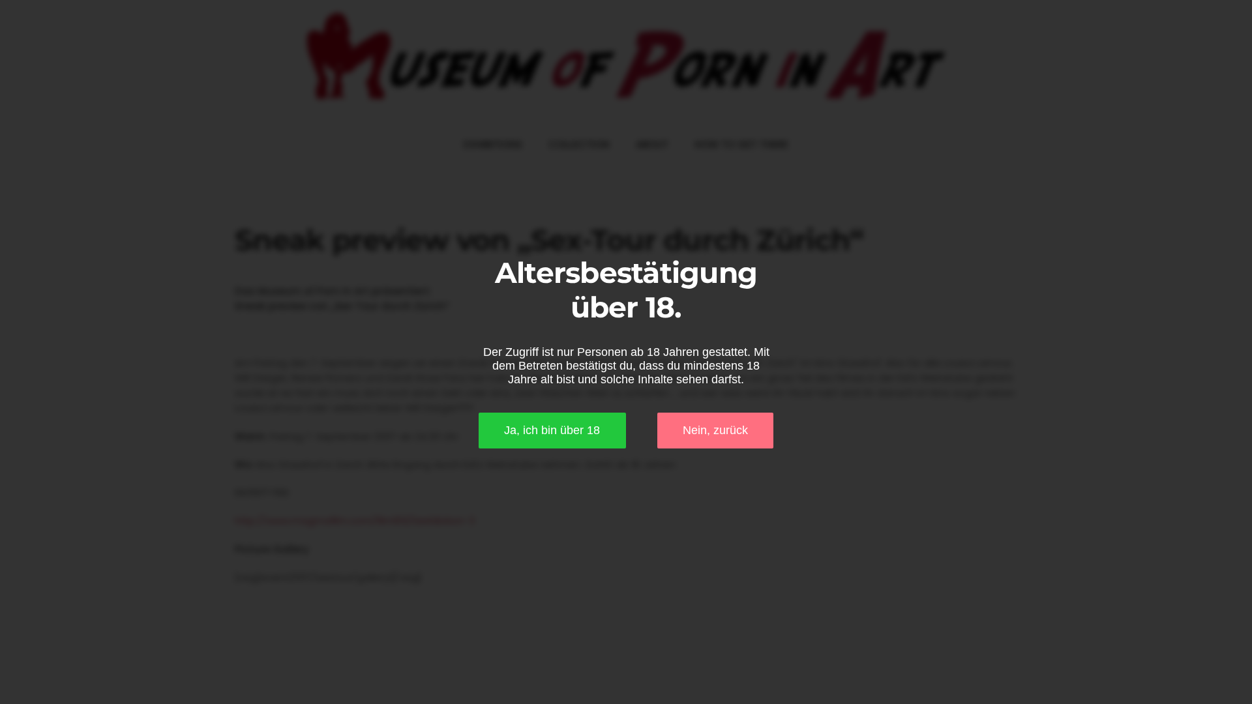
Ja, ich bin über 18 (552, 430)
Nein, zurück (715, 430)
